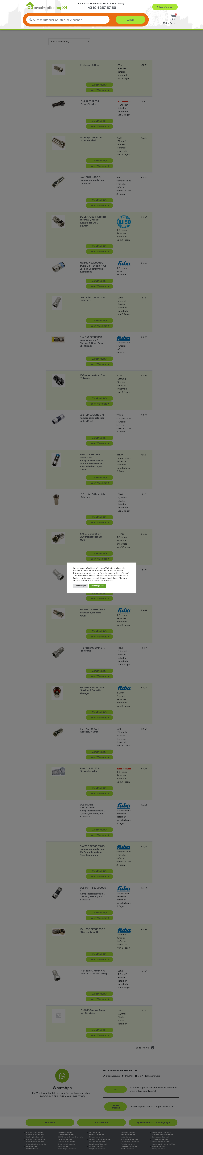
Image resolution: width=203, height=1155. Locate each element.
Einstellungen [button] (80, 585)
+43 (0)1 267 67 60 (101, 7)
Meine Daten (169, 23)
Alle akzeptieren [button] (97, 585)
